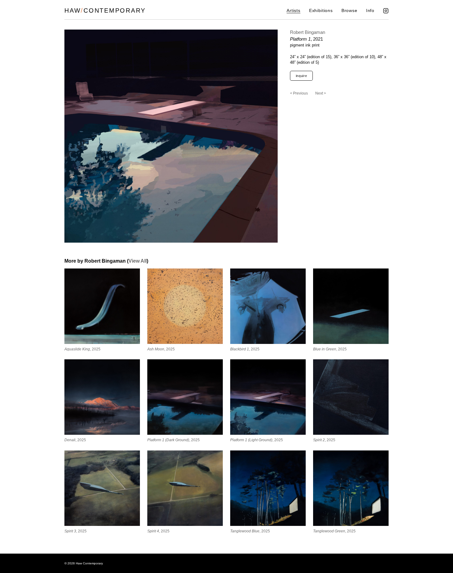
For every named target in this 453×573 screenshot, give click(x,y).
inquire (301, 76)
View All (138, 261)
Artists (293, 10)
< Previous (299, 93)
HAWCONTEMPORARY (105, 10)
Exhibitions (321, 10)
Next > (320, 93)
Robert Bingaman (307, 32)
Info (370, 10)
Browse (349, 10)
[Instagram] (386, 11)
